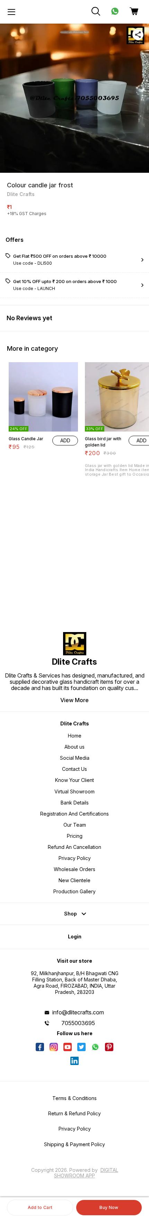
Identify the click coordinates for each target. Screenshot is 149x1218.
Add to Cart (40, 1207)
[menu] (11, 12)
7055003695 (78, 1023)
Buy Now (108, 1207)
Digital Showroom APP (86, 1172)
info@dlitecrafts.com (78, 1012)
